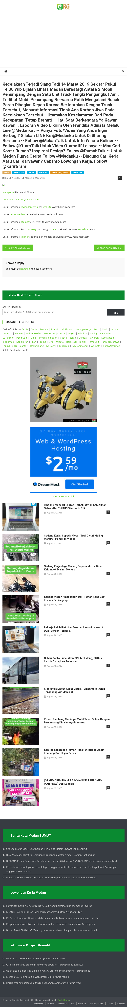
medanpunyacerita (60, 172)
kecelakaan (19, 172)
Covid (105, 329)
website (47, 206)
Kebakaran (22, 341)
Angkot (71, 333)
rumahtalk (84, 229)
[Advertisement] (63, 43)
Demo (47, 333)
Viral (51, 341)
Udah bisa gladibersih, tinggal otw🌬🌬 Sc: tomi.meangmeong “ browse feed (48, 970)
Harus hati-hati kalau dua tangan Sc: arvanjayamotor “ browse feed (43, 982)
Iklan (33, 341)
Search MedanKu (11, 306)
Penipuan (21, 337)
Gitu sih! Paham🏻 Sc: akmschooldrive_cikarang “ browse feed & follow (44, 964)
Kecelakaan (107, 337)
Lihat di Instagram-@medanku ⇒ (20, 199)
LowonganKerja (82, 329)
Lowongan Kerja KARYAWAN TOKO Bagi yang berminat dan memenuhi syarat (49, 905)
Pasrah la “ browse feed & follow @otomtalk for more (35, 958)
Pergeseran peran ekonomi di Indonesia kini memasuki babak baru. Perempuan (50, 924)
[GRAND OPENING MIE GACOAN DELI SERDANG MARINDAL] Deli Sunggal (73, 782)
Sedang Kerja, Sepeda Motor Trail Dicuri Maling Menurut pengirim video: (73, 537)
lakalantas (8, 341)
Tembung (93, 341)
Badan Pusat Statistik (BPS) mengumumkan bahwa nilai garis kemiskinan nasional (51, 930)
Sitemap (82, 1003)
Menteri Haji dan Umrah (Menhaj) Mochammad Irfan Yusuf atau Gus (44, 911)
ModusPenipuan (48, 337)
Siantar (23, 345)
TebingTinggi (9, 345)
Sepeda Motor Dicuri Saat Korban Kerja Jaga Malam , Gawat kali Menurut (46, 848)
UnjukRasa (59, 333)
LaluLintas (66, 329)
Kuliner (19, 333)
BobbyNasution (111, 345)
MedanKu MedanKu (35, 177)
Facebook (62, 1003)
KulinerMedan (34, 333)
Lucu (96, 329)
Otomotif (7, 333)
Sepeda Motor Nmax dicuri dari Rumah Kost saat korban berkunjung (75, 598)
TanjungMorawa (110, 341)
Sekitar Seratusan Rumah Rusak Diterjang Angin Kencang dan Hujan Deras (74, 751)
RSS (72, 1003)
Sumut (54, 329)
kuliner (25, 236)
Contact (121, 1003)
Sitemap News (96, 1003)
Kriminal (82, 333)
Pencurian (105, 333)
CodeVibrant (63, 1000)
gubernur (64, 345)
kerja (35, 206)
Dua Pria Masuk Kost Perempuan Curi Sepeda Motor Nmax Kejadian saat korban (50, 854)
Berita (25, 329)
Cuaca (63, 337)
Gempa (83, 337)
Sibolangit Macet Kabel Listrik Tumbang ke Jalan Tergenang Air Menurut (74, 690)
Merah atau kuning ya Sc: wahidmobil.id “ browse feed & (37, 976)
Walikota (95, 345)
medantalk (77, 172)
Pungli (33, 337)
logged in (25, 268)
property (31, 229)
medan (31, 172)
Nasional (51, 345)
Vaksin (114, 329)
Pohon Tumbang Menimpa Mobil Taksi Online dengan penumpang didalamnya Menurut (77, 721)
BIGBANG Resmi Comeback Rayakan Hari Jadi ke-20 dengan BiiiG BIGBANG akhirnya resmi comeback (61, 861)
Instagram (8, 192)
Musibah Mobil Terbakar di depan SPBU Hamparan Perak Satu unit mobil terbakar (52, 877)
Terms (110, 1003)
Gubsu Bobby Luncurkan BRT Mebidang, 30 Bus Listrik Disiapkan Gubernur (73, 660)
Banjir (72, 337)
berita (6, 172)
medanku (43, 172)
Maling (94, 333)
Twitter (50, 1003)
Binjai (82, 341)
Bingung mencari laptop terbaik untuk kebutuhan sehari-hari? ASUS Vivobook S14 (75, 506)
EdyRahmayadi (80, 345)
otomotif (25, 221)
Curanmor (8, 337)
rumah (53, 229)
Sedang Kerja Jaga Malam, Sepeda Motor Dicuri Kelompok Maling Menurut (73, 568)
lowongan (26, 206)
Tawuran (94, 337)
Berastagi (71, 341)
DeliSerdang (37, 345)
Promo (42, 341)
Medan (21, 214)
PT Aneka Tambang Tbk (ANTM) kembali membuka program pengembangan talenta (52, 918)
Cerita (34, 329)
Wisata (60, 341)
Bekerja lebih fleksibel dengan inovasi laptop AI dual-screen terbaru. (74, 629)
